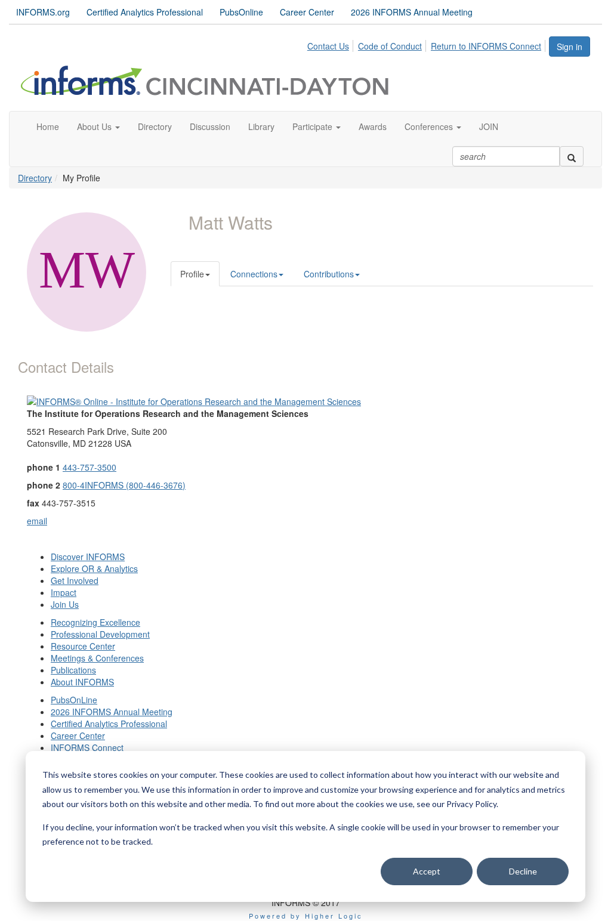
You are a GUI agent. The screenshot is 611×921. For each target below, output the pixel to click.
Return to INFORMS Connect (486, 46)
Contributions (329, 274)
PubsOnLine (74, 700)
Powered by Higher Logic (306, 915)
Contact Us (328, 46)
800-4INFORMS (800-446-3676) (124, 485)
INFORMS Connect (87, 747)
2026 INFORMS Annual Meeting (412, 12)
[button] (98, 126)
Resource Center (83, 646)
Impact (63, 592)
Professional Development (100, 634)
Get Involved (74, 580)
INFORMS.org (43, 12)
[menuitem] (331, 44)
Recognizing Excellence (95, 622)
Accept (426, 871)
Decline (523, 871)
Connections (253, 274)
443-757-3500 (89, 467)
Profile (192, 274)
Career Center (307, 12)
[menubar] (427, 44)
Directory (35, 178)
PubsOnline (241, 12)
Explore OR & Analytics (94, 568)
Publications (73, 670)
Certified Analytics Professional (145, 12)
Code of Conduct (390, 46)
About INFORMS (82, 682)
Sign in (569, 46)
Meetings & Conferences (97, 658)
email (37, 521)
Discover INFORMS (88, 557)
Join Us (65, 604)
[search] (572, 156)
